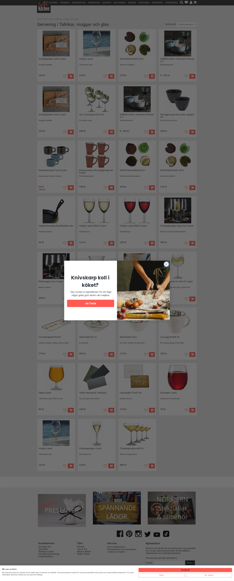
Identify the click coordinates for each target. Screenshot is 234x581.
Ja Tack (90, 303)
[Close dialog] (166, 264)
